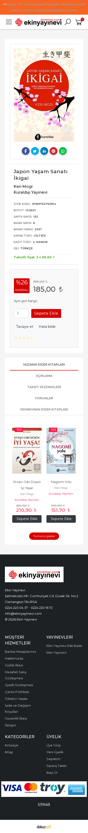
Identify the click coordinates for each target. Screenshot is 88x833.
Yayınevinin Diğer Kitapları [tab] (44, 409)
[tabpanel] (44, 95)
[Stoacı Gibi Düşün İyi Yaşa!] (27, 450)
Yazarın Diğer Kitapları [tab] (44, 364)
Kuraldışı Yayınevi (27, 500)
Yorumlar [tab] (44, 398)
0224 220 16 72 (42, 608)
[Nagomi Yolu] (61, 450)
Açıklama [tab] (44, 376)
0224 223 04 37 (16, 608)
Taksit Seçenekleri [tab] (44, 387)
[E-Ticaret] (44, 826)
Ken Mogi (26, 494)
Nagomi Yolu (61, 482)
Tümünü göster (44, 536)
